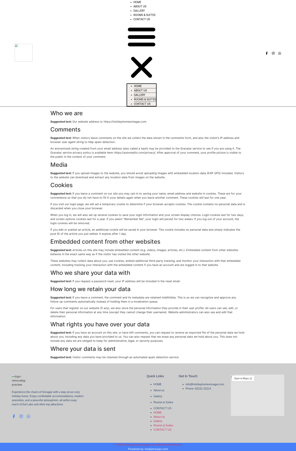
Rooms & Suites (144, 15)
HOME (137, 2)
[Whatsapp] (279, 53)
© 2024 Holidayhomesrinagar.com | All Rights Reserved (148, 444)
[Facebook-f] (266, 53)
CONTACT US (141, 19)
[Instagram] (273, 53)
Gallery (139, 10)
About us (139, 6)
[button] (142, 52)
